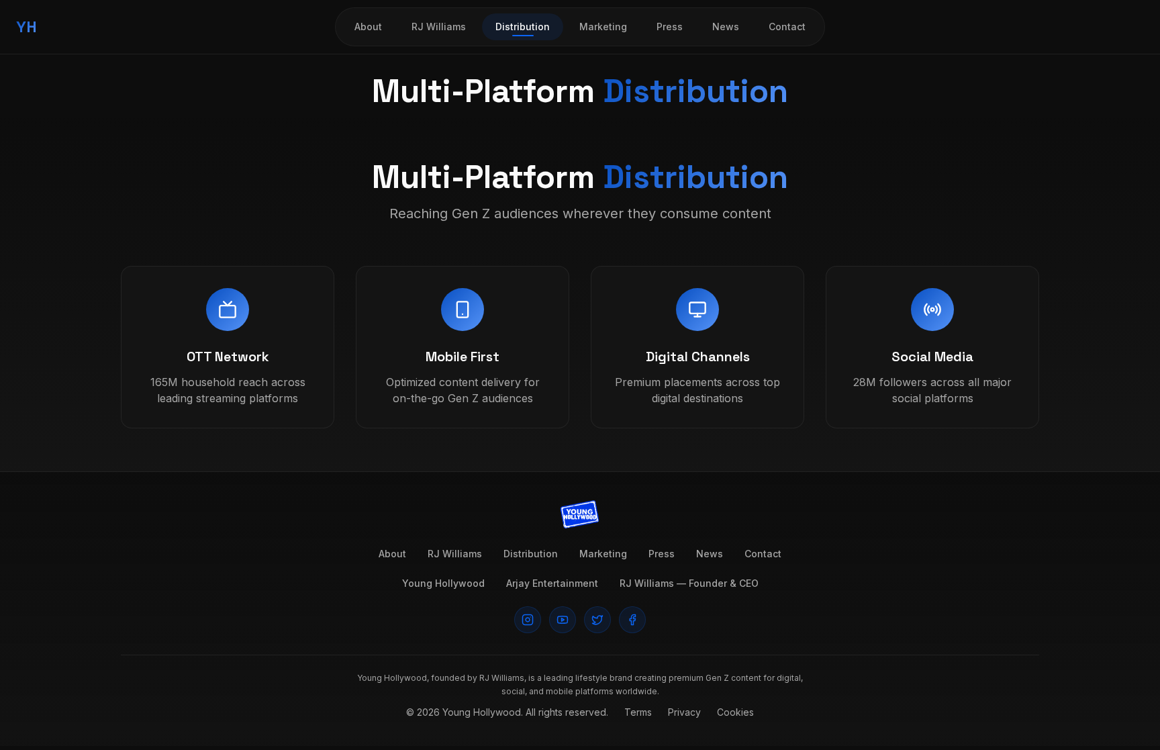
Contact (787, 26)
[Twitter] (597, 619)
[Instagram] (527, 619)
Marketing (603, 26)
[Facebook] (632, 619)
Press (670, 26)
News (725, 26)
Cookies (735, 712)
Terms (638, 712)
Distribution (522, 26)
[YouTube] (562, 619)
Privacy (684, 712)
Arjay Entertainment (552, 583)
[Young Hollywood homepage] (580, 515)
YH (26, 26)
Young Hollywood (443, 583)
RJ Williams (439, 26)
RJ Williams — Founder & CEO (689, 583)
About (368, 26)
